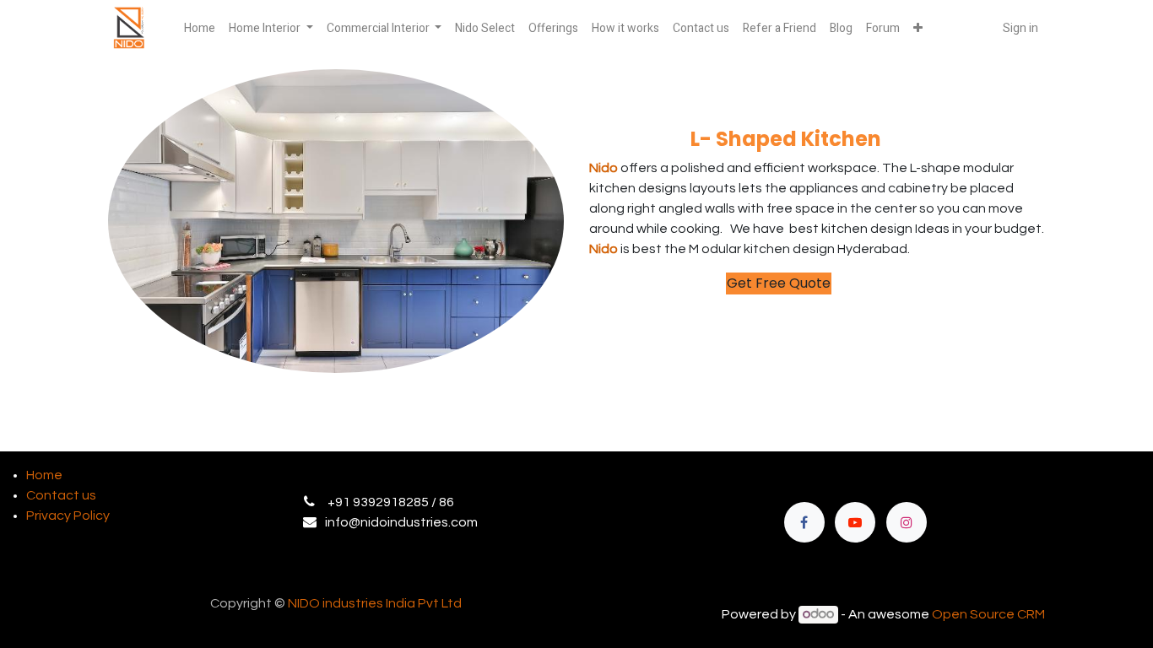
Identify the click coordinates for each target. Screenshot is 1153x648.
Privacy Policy (68, 515)
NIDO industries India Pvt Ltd (375, 603)
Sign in (1020, 28)
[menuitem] (199, 28)
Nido (604, 168)
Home (44, 475)
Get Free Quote (779, 283)
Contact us (61, 495)
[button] (918, 28)
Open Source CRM (988, 614)
